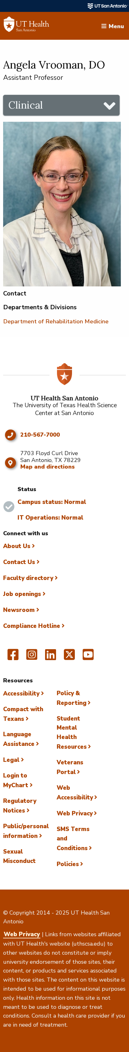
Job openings (22, 594)
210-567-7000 (40, 435)
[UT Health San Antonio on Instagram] (31, 657)
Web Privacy (75, 813)
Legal (11, 760)
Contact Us (19, 562)
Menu (116, 25)
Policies (68, 864)
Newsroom (19, 610)
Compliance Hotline (31, 626)
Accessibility (21, 694)
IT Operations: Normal (50, 518)
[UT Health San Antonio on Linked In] (50, 657)
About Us (16, 546)
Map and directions (47, 466)
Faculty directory (28, 578)
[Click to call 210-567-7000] (10, 435)
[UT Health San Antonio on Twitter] (69, 657)
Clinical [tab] (25, 105)
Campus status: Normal (52, 502)
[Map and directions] (10, 463)
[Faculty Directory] (26, 26)
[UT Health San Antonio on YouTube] (88, 657)
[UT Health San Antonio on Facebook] (13, 657)
